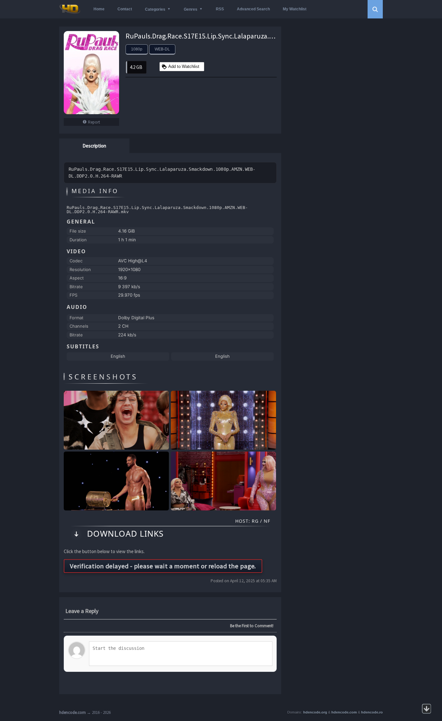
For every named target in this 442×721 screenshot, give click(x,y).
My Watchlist (294, 9)
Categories (155, 9)
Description (94, 146)
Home (99, 9)
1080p (136, 49)
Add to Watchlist (183, 66)
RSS (220, 9)
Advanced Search (253, 9)
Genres (190, 9)
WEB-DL (162, 49)
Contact (124, 9)
